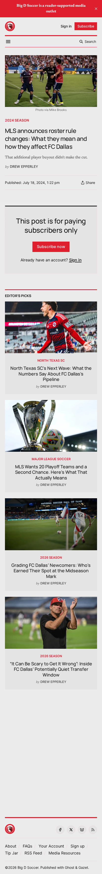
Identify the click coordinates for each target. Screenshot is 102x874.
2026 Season (51, 557)
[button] (51, 846)
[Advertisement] (51, 750)
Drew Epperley (24, 166)
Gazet (83, 867)
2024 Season (17, 120)
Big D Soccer (28, 867)
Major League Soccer (51, 459)
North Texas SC (51, 360)
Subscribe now (51, 246)
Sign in (75, 259)
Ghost (69, 867)
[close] (96, 9)
